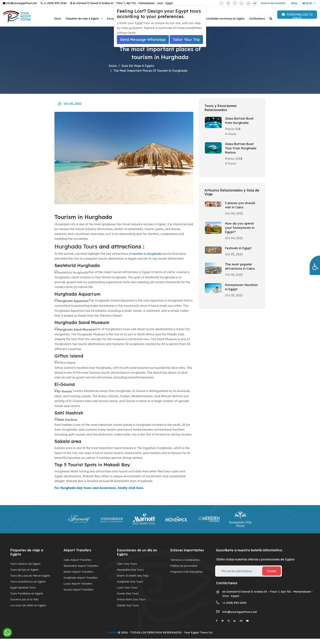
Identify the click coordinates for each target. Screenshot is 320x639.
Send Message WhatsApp (143, 39)
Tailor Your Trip (186, 39)
